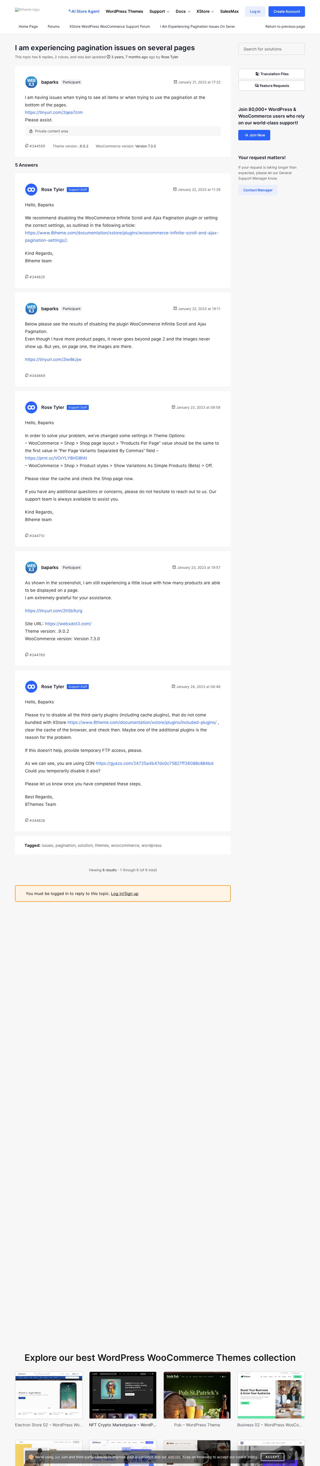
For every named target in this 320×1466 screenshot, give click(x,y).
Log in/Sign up (124, 893)
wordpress (152, 845)
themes (102, 845)
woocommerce (125, 845)
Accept (273, 1457)
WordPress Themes (124, 11)
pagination (66, 845)
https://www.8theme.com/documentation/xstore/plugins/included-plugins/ (142, 722)
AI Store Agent (86, 11)
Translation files (274, 74)
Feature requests (274, 85)
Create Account (287, 11)
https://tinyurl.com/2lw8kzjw (53, 359)
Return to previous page (285, 26)
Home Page (28, 26)
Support (157, 11)
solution (85, 845)
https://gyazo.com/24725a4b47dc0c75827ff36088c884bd (155, 763)
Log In (255, 11)
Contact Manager (258, 190)
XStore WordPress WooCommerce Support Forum (110, 26)
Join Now (257, 135)
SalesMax (229, 11)
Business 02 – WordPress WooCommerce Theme (271, 1424)
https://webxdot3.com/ (68, 623)
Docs (181, 11)
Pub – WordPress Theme (197, 1424)
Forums (54, 26)
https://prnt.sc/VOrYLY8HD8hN (56, 458)
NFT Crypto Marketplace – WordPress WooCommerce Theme (123, 1424)
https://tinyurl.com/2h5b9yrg (53, 610)
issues (47, 845)
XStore (203, 11)
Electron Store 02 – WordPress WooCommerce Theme (49, 1424)
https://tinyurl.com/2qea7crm (54, 112)
